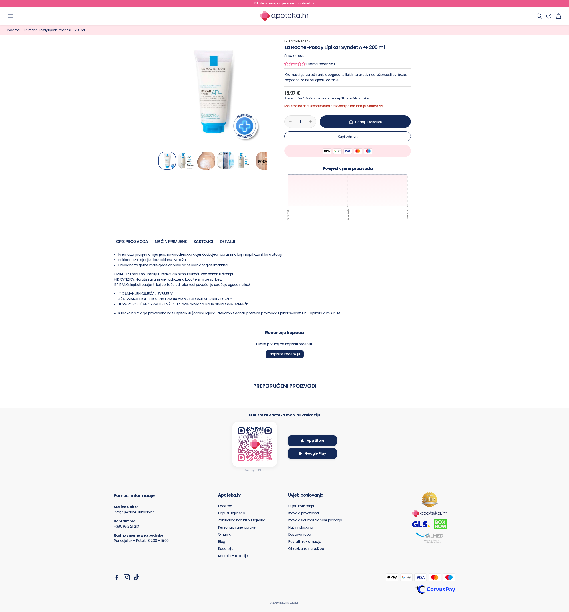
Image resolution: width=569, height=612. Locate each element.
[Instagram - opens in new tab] (127, 577)
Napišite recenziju (284, 354)
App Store (315, 440)
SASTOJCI (203, 242)
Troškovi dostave (311, 98)
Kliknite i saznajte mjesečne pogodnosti (282, 3)
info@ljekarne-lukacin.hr (134, 512)
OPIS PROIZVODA (132, 242)
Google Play (315, 453)
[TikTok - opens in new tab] (136, 577)
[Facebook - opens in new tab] (117, 577)
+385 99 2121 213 (126, 526)
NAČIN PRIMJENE (171, 242)
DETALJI (227, 242)
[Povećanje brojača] (311, 122)
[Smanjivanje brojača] (290, 122)
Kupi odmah (348, 136)
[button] (10, 16)
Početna (13, 30)
